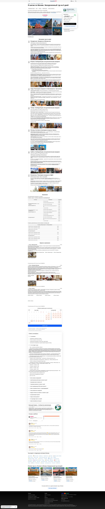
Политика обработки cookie (49, 501)
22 (48, 319)
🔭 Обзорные (45, 458)
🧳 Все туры (41, 455)
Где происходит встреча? (35, 394)
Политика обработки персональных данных (51, 500)
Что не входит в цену (34, 345)
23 (43, 319)
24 (29, 320)
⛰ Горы (36, 458)
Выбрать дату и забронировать (70, 23)
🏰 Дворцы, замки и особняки (57, 455)
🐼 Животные (58, 462)
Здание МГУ (34, 461)
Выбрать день (45, 8)
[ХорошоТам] (53, 1)
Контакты (63, 499)
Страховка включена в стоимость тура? (37, 384)
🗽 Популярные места (48, 462)
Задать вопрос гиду (64, 498)
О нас (45, 496)
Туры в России (33, 3)
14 (38, 317)
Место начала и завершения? (35, 377)
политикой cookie (8, 507)
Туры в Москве (38, 3)
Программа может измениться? (36, 382)
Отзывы (40, 8)
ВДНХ (42, 3)
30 (43, 320)
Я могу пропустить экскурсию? (36, 390)
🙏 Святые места (40, 458)
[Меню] (29, 1)
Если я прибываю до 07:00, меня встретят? (38, 386)
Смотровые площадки (57, 461)
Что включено (32, 336)
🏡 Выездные (42, 462)
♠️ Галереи (33, 462)
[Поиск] (76, 1)
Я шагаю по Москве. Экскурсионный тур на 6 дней (33, 477)
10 (29, 317)
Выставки (29, 462)
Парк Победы (30, 461)
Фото (36, 8)
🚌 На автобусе (30, 455)
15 (48, 317)
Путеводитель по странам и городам (33, 497)
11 (31, 317)
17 (29, 319)
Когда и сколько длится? (34, 396)
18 (31, 319)
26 (34, 321)
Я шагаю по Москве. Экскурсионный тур (69, 477)
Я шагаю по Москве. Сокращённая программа (57, 477)
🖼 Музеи (55, 457)
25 (31, 320)
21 (38, 319)
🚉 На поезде (50, 455)
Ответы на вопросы (51, 8)
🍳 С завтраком (38, 462)
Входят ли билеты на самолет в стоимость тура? (39, 392)
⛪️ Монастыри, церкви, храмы (43, 457)
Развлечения (54, 462)
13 (36, 317)
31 (29, 322)
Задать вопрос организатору (70, 26)
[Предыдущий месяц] (29, 310)
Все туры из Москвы (52, 488)
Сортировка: (30, 420)
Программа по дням (31, 8)
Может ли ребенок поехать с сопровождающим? (39, 388)
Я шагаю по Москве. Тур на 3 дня (46, 476)
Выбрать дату (44, 325)
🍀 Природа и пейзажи (31, 458)
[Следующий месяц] (61, 310)
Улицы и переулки (50, 461)
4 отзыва (45, 16)
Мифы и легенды (30, 457)
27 (36, 320)
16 (43, 317)
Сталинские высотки (56, 458)
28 (38, 320)
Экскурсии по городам (31, 494)
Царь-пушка (38, 461)
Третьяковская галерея (44, 461)
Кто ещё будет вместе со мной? (36, 398)
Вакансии (46, 497)
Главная (29, 3)
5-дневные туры (46, 455)
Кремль (52, 457)
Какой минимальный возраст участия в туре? (38, 380)
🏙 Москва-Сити (50, 458)
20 (36, 319)
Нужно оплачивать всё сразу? (35, 400)
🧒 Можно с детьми (35, 455)
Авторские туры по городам (32, 496)
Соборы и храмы (36, 457)
